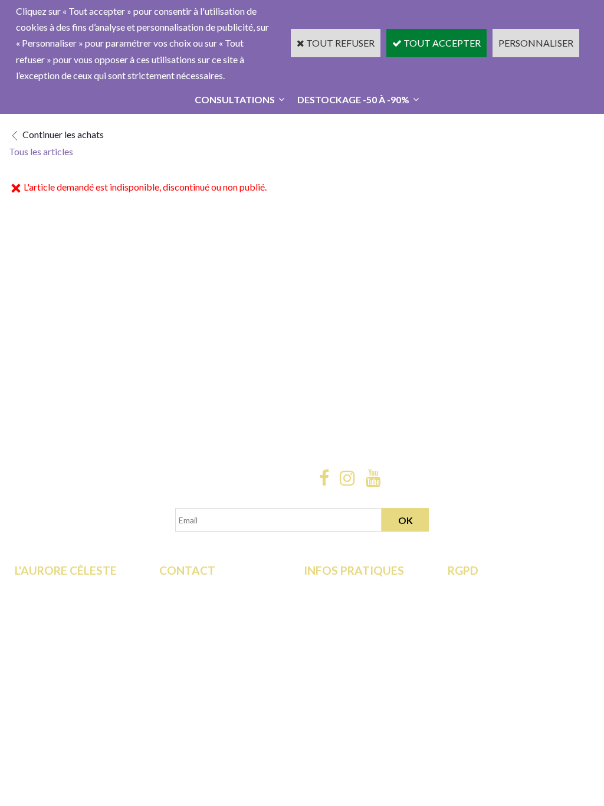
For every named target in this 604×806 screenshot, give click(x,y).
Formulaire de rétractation (501, 588)
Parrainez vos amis (52, 668)
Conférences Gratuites (60, 620)
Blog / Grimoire (46, 652)
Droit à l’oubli (475, 636)
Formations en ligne (54, 588)
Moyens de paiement (346, 604)
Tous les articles (41, 151)
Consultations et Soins (59, 604)
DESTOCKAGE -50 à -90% (353, 99)
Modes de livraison (342, 588)
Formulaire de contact (203, 588)
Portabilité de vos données (501, 652)
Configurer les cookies (493, 668)
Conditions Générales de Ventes (368, 620)
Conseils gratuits (49, 636)
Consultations (235, 99)
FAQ (168, 604)
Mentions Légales (339, 636)
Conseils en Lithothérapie (210, 620)
